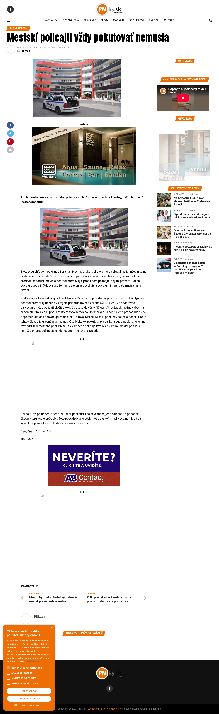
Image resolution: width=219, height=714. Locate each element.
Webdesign (94, 708)
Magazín (118, 20)
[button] (29, 704)
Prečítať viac (32, 661)
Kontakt (168, 20)
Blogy (104, 20)
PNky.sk (154, 20)
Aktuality (51, 20)
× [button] (51, 627)
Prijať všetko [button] (29, 691)
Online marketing (112, 708)
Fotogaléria (71, 20)
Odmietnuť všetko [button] (29, 698)
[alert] (29, 668)
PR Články (89, 20)
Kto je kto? (137, 20)
